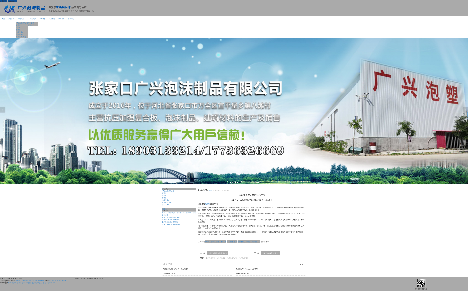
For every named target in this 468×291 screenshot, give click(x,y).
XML (42, 280)
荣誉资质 (61, 19)
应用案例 (52, 19)
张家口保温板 (221, 241)
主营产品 (21, 19)
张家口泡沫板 (210, 241)
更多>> (164, 209)
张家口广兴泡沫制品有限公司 (24, 280)
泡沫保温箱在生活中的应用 (171, 224)
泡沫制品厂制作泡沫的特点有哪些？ (248, 269)
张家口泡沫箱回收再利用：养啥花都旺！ (176, 269)
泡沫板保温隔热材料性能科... (217, 253)
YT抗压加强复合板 (22, 23)
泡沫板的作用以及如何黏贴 (171, 219)
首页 (3, 19)
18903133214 (109, 278)
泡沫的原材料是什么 (169, 273)
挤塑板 (18, 30)
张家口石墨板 (232, 241)
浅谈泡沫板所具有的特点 (270, 253)
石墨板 (18, 25)
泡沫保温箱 (19, 32)
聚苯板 (18, 27)
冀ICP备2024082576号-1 (57, 280)
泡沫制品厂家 (243, 241)
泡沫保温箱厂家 (254, 241)
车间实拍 (33, 19)
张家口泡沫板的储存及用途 (171, 217)
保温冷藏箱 (19, 34)
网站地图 (38, 280)
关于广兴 (11, 19)
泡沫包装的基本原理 (242, 273)
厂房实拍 (31, 25)
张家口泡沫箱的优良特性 (170, 222)
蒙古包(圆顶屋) (21, 37)
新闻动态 (42, 19)
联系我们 (71, 19)
